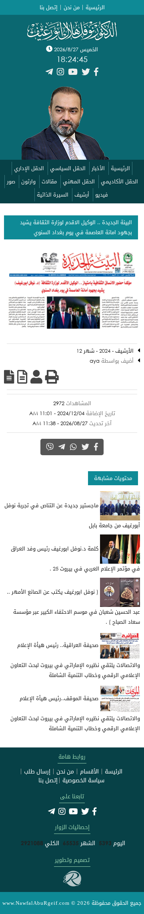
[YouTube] (73, 72)
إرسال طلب (37, 771)
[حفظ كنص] (9, 377)
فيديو (101, 194)
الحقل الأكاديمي (119, 181)
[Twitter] (86, 72)
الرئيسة (113, 771)
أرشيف (81, 194)
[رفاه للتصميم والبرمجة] (72, 884)
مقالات (49, 181)
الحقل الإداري (29, 168)
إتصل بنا (49, 7)
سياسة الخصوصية (83, 780)
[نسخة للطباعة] (52, 377)
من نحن (72, 7)
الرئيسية (95, 7)
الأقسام (89, 771)
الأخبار (98, 168)
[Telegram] (49, 72)
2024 (104, 351)
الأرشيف (124, 351)
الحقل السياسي (68, 168)
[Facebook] (96, 72)
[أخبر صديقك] (36, 377)
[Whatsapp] (73, 446)
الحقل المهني (79, 181)
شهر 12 (85, 351)
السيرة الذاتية (52, 194)
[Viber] (50, 446)
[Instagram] (60, 72)
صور (11, 181)
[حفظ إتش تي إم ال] (22, 377)
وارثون (28, 181)
